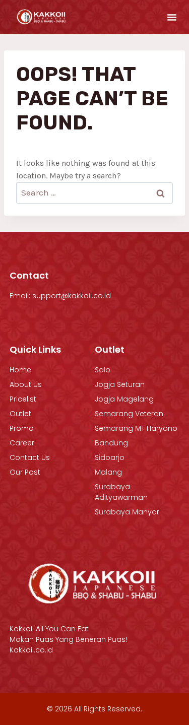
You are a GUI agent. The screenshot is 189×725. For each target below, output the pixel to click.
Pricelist (23, 399)
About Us (26, 384)
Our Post (25, 472)
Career (22, 443)
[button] (171, 17)
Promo (22, 428)
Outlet (20, 414)
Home (20, 370)
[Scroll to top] (159, 691)
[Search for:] (94, 192)
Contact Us (30, 457)
